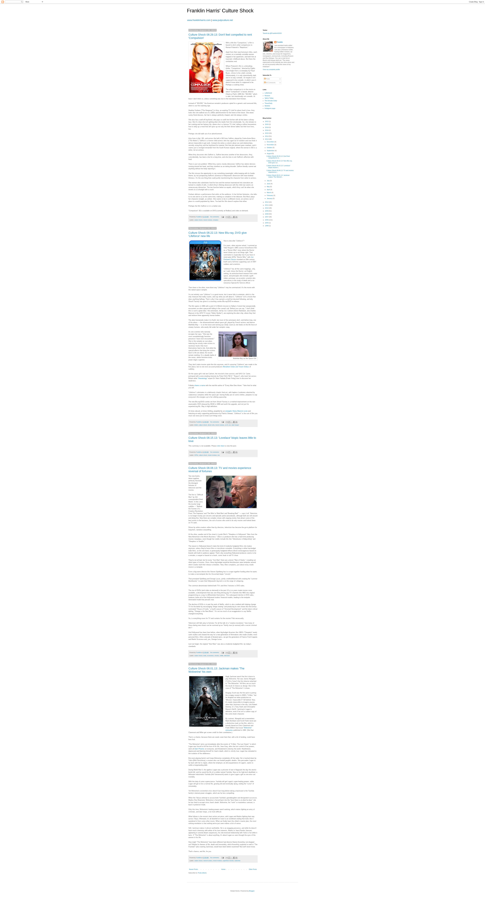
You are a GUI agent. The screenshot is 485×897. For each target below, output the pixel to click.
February (270, 195)
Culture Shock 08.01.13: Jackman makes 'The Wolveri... (278, 176)
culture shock (198, 220)
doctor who (211, 425)
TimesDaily (268, 103)
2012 (267, 202)
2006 (267, 220)
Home (223, 869)
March (269, 192)
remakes (215, 220)
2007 (267, 217)
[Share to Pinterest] (236, 217)
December (270, 142)
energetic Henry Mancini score (236, 411)
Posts (268, 79)
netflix (221, 655)
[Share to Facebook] (234, 217)
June (269, 184)
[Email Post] (222, 217)
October (270, 148)
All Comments (270, 83)
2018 (267, 127)
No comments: (215, 217)
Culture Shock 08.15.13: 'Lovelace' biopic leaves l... (278, 166)
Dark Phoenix (199, 749)
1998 (267, 226)
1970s (196, 455)
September (271, 151)
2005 (267, 223)
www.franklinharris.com (199, 20)
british (196, 425)
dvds (204, 655)
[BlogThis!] (229, 217)
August (269, 153)
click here (221, 446)
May (268, 187)
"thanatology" (203, 378)
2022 (267, 121)
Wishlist (267, 106)
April (268, 190)
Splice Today (269, 98)
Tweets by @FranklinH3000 (272, 33)
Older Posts (253, 869)
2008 (267, 214)
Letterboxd (268, 93)
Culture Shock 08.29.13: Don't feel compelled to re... (278, 157)
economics (210, 655)
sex (230, 425)
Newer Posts (193, 869)
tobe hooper (235, 425)
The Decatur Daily (271, 101)
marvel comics (207, 860)
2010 (267, 208)
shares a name (199, 385)
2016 (267, 130)
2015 (267, 133)
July (268, 181)
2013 (267, 139)
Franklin (280, 42)
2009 (267, 211)
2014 (267, 136)
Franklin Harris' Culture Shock (220, 10)
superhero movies (228, 860)
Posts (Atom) (202, 873)
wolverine (237, 860)
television (227, 655)
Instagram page (270, 108)
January (270, 198)
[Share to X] (231, 217)
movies (217, 655)
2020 (267, 124)
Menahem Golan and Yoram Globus (236, 367)
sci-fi (226, 425)
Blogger (251, 891)
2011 (267, 205)
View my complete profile (271, 69)
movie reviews (207, 220)
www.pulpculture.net (222, 20)
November (270, 145)
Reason (267, 96)
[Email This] (227, 217)
